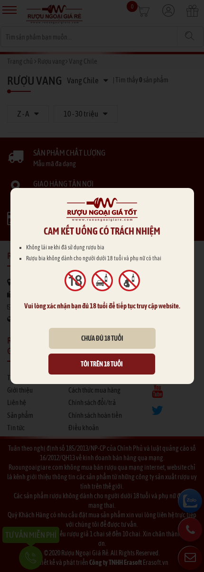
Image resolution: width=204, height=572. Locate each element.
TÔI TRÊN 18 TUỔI (102, 364)
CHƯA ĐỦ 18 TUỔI (102, 338)
